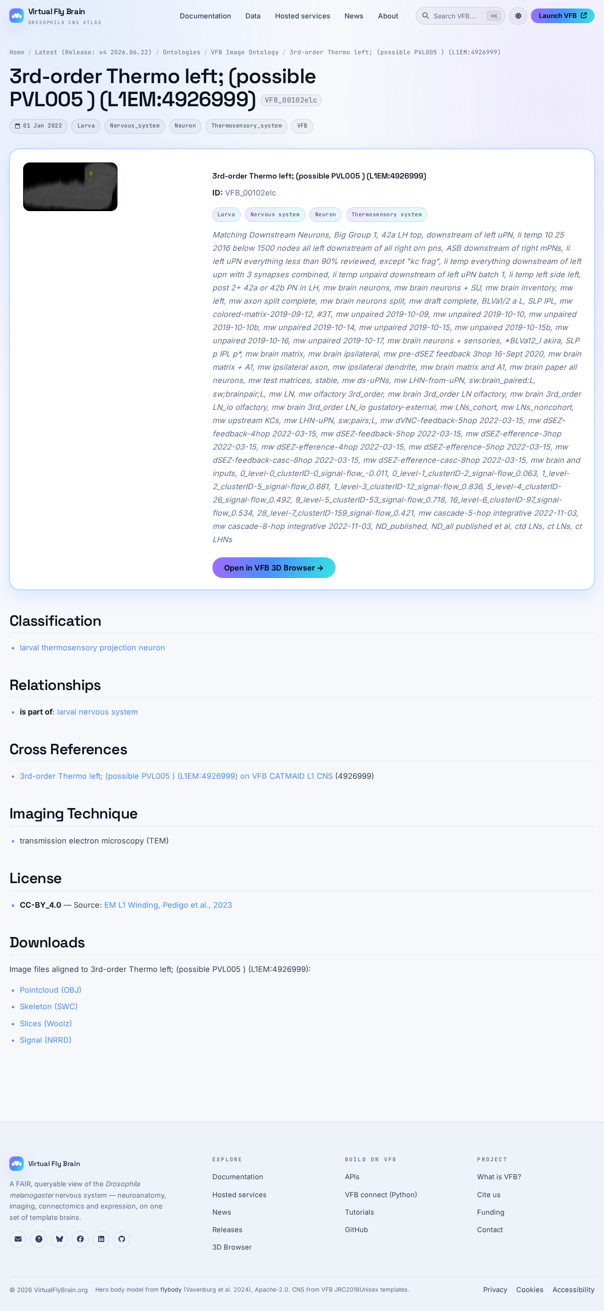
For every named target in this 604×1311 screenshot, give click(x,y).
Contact (490, 1230)
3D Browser (232, 1247)
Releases (227, 1230)
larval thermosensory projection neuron (92, 647)
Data (252, 16)
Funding (490, 1212)
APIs (352, 1177)
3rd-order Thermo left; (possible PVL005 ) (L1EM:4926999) (395, 52)
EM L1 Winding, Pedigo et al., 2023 (168, 905)
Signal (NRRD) (46, 1040)
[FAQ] (38, 1239)
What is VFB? (499, 1177)
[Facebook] (80, 1239)
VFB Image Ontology (245, 52)
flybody (171, 1289)
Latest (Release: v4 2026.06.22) (93, 52)
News (353, 16)
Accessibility (574, 1289)
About (388, 16)
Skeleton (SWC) (49, 1006)
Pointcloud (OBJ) (51, 990)
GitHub (356, 1230)
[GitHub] (121, 1239)
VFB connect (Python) (381, 1195)
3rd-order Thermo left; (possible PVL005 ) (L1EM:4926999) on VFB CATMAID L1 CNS (176, 776)
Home (17, 52)
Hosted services (302, 16)
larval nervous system (97, 711)
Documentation (205, 16)
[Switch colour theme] (518, 16)
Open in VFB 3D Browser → (274, 567)
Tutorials (359, 1212)
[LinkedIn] (100, 1239)
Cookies (530, 1289)
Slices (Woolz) (46, 1023)
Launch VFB (558, 15)
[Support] (17, 1239)
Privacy (495, 1289)
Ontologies (182, 52)
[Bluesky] (59, 1239)
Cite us (489, 1195)
